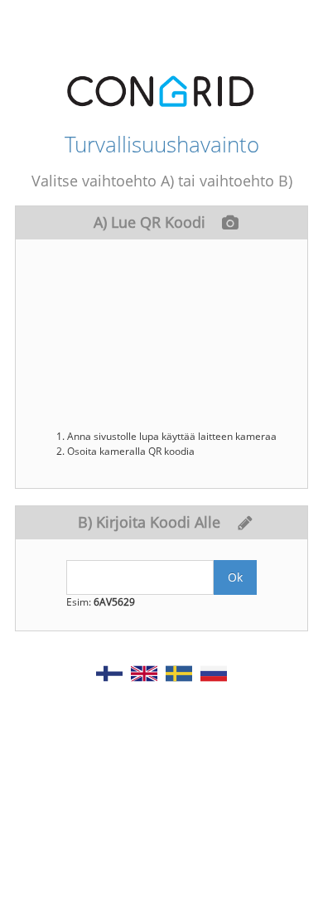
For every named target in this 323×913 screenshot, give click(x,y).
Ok (235, 577)
